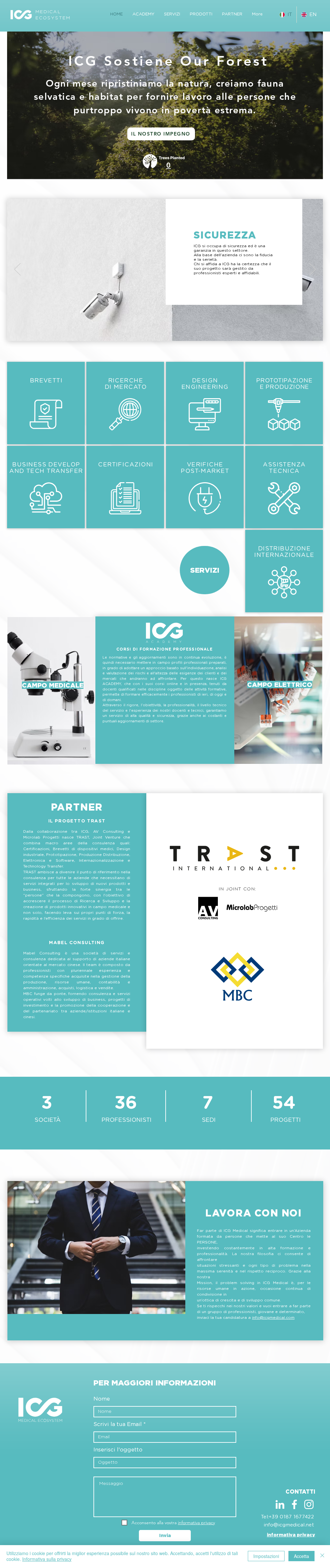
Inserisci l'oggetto (117, 1449)
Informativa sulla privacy (47, 1559)
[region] (278, 690)
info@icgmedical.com (273, 1317)
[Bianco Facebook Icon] (294, 1504)
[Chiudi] (322, 1556)
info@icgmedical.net (289, 1525)
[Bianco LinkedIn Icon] (280, 1504)
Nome (101, 1399)
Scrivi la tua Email (117, 1424)
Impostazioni (266, 1556)
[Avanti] (312, 270)
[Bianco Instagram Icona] (309, 1504)
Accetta (301, 1556)
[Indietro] (17, 270)
